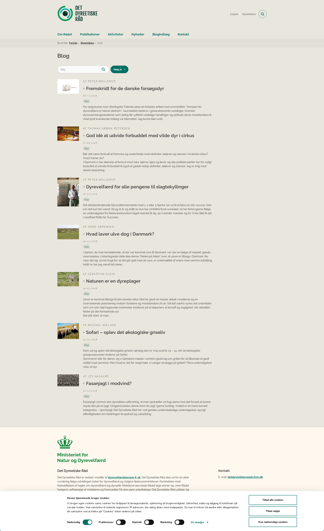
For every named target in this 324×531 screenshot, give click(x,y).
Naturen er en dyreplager (113, 281)
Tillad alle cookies (272, 499)
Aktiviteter (115, 34)
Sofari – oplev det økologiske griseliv (125, 332)
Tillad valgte (273, 511)
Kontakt (183, 34)
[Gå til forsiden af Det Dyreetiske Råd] (77, 14)
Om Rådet (64, 34)
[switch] (121, 522)
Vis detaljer (197, 522)
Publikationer (90, 34)
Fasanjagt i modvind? (109, 383)
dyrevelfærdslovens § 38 (124, 477)
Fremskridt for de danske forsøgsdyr (125, 88)
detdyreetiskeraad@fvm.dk (245, 477)
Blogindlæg (161, 34)
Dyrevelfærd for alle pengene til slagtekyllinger (137, 186)
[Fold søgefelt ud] (263, 14)
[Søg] (105, 69)
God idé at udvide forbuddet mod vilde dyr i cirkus (140, 135)
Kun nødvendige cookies (273, 522)
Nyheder (137, 34)
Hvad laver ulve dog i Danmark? (120, 234)
